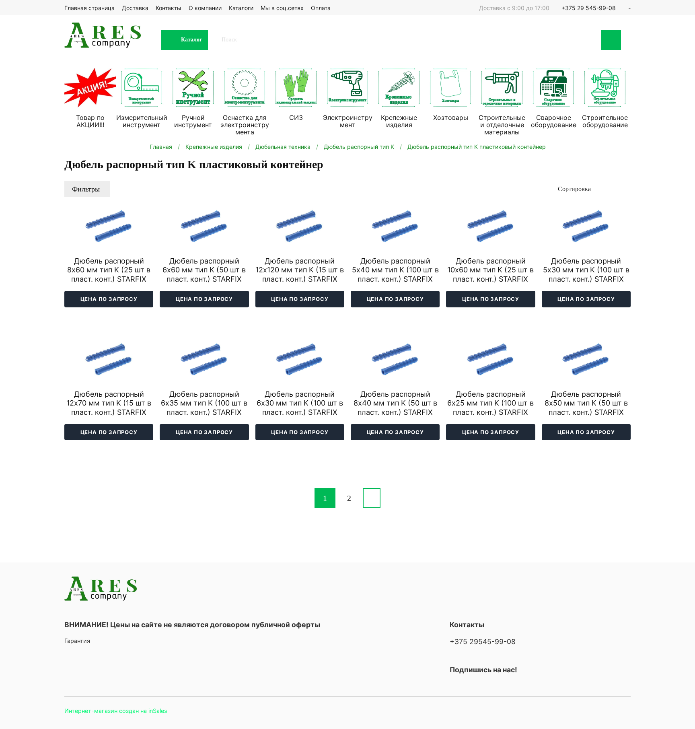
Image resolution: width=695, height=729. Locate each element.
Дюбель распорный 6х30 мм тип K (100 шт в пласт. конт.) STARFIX (300, 403)
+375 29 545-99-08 (588, 7)
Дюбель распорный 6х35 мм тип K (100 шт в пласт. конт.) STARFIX (204, 403)
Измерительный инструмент (141, 121)
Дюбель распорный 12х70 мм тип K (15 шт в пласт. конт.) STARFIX (108, 403)
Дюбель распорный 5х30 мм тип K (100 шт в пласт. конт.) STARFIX (586, 270)
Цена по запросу (109, 299)
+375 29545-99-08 (483, 641)
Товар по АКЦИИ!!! (90, 121)
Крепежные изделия (399, 121)
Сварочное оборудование (553, 121)
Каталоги (241, 7)
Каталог (191, 40)
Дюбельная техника (282, 146)
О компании (205, 7)
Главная (161, 146)
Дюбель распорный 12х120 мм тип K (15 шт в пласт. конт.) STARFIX (299, 270)
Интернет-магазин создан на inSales (115, 710)
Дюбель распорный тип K (359, 146)
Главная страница (89, 7)
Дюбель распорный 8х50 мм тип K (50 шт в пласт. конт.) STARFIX (586, 403)
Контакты (168, 7)
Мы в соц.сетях (282, 7)
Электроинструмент (347, 121)
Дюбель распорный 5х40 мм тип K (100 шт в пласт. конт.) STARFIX (395, 270)
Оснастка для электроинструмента (244, 124)
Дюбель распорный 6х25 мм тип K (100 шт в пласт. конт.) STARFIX (490, 403)
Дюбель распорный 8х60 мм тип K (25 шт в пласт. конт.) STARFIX (108, 270)
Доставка (135, 7)
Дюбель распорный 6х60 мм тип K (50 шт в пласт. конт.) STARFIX (204, 270)
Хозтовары (450, 117)
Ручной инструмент (193, 121)
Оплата (321, 7)
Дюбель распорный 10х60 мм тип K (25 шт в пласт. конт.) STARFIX (490, 270)
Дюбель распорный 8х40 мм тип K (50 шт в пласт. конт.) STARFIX (395, 403)
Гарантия (77, 640)
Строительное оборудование (605, 121)
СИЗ (296, 117)
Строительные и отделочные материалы (502, 124)
